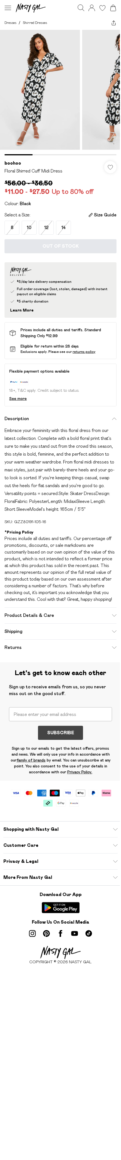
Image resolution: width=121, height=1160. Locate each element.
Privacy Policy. (79, 772)
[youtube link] (74, 933)
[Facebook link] (60, 933)
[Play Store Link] (61, 907)
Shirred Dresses (35, 22)
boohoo (13, 163)
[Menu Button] (8, 8)
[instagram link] (32, 933)
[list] (60, 92)
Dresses (10, 22)
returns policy (84, 351)
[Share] (114, 23)
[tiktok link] (88, 933)
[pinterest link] (46, 933)
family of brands (31, 760)
